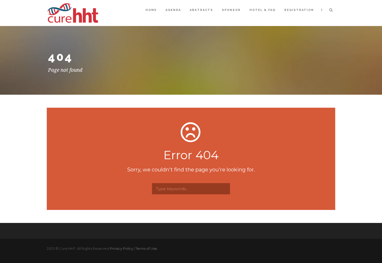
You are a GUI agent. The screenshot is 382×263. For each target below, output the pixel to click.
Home (151, 10)
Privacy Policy (121, 248)
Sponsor (231, 10)
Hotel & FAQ (262, 10)
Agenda (173, 10)
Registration (299, 10)
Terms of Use (146, 248)
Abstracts (201, 10)
